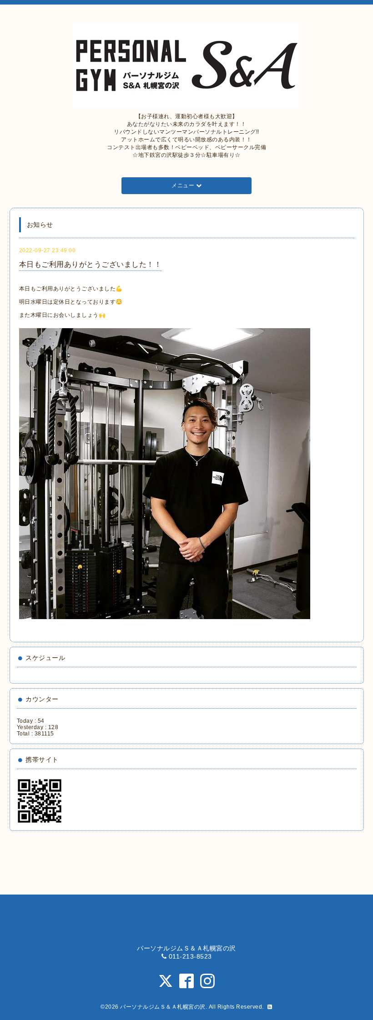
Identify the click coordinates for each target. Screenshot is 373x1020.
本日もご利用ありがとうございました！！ (90, 264)
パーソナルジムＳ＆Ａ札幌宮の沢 (163, 1007)
